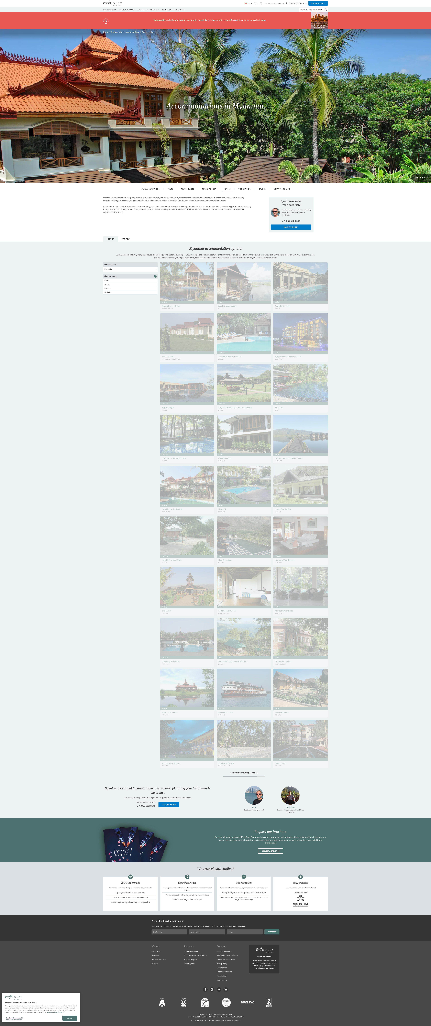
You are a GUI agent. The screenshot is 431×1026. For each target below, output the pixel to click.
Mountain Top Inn (283, 661)
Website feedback (159, 959)
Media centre (222, 980)
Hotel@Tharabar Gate (172, 560)
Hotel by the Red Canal (172, 509)
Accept (69, 1018)
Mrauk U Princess (169, 712)
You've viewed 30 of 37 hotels (243, 773)
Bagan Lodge (168, 407)
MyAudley (155, 955)
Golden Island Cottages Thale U (289, 458)
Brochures (180, 10)
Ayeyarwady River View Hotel (288, 356)
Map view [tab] (126, 239)
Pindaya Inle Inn (282, 712)
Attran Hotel (167, 356)
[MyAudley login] (261, 3)
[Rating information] (155, 276)
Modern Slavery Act (224, 972)
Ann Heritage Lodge (227, 306)
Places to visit (209, 189)
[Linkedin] (225, 989)
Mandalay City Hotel (284, 610)
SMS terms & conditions (226, 959)
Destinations (109, 10)
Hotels (227, 189)
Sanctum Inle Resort (171, 763)
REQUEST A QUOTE (318, 3)
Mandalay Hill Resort (171, 661)
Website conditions (224, 951)
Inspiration (152, 10)
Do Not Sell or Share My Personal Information (14, 1019)
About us (166, 10)
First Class (108, 292)
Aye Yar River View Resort (229, 356)
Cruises (141, 10)
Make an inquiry (291, 227)
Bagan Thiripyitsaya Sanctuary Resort (235, 407)
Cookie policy (222, 967)
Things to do (244, 189)
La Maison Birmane (227, 610)
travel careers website (264, 968)
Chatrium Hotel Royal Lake (174, 458)
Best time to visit (282, 189)
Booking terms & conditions (227, 955)
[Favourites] (256, 3)
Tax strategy (222, 976)
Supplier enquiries (191, 959)
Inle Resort (167, 610)
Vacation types (126, 10)
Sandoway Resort (226, 763)
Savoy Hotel (280, 763)
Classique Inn (224, 458)
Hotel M (222, 509)
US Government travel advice (195, 955)
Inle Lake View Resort (284, 560)
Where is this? (421, 178)
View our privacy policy (54, 1012)
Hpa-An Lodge (224, 560)
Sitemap (155, 963)
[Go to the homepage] (112, 3)
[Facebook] (205, 989)
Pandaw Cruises (225, 712)
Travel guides (187, 189)
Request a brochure (270, 851)
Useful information (191, 951)
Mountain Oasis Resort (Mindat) (232, 661)
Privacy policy (222, 963)
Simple (106, 284)
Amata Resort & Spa (171, 306)
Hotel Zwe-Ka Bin (283, 509)
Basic (106, 280)
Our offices (156, 951)
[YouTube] (219, 989)
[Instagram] (212, 989)
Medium (107, 288)
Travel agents (189, 963)
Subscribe (272, 932)
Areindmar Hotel (282, 306)
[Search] (326, 10)
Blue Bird (279, 407)
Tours (170, 189)
